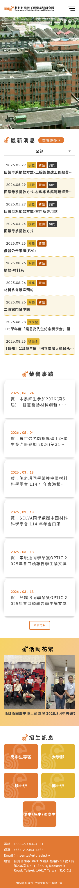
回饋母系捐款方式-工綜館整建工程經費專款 (38, 172)
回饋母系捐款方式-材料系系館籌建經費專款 (38, 191)
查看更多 (52, 140)
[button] (7, 686)
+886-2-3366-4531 (28, 844)
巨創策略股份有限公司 (48, 883)
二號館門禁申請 (17, 309)
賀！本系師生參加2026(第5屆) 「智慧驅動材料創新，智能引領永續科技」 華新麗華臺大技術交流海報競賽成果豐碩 (39, 402)
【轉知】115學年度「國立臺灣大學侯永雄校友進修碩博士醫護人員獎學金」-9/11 (39, 348)
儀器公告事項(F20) (20, 250)
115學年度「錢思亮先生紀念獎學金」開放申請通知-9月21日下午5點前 (39, 328)
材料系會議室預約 (19, 289)
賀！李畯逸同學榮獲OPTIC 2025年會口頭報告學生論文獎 (39, 560)
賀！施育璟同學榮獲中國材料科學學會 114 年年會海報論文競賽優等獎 (39, 481)
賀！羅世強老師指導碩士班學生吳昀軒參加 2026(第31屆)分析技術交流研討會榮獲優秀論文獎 (39, 441)
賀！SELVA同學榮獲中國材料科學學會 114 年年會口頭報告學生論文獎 (39, 521)
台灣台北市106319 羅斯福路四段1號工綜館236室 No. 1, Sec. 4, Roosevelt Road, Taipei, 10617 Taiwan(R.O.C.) (44, 865)
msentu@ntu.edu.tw (33, 855)
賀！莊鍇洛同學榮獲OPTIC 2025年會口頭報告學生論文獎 (39, 600)
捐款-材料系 (14, 270)
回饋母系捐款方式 (19, 230)
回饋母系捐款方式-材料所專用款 (31, 211)
